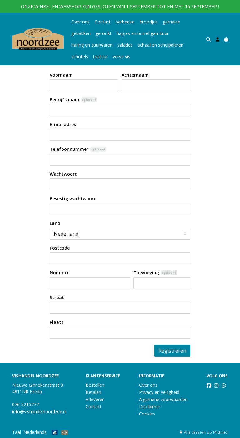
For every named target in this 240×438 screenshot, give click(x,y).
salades (125, 45)
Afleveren (95, 399)
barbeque (125, 22)
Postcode (60, 248)
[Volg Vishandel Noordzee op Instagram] (216, 385)
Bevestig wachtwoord (73, 198)
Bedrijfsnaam (64, 100)
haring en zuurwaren (91, 45)
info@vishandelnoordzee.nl (39, 412)
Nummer (59, 273)
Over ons (80, 22)
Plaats (56, 322)
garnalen (171, 22)
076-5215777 (25, 404)
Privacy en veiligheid (159, 392)
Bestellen (95, 385)
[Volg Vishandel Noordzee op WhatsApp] (224, 385)
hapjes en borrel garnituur (143, 33)
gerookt (104, 33)
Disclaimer (149, 407)
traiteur (100, 56)
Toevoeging (146, 273)
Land (55, 223)
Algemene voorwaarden (163, 399)
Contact (103, 22)
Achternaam (135, 75)
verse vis (121, 56)
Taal (16, 432)
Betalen (93, 392)
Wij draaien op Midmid (205, 432)
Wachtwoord (64, 174)
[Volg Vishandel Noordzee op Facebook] (209, 385)
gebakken (81, 33)
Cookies (147, 414)
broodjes (149, 22)
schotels (79, 56)
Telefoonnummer (69, 149)
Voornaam (61, 75)
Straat (57, 297)
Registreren (172, 350)
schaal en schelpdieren (160, 45)
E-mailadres (63, 124)
